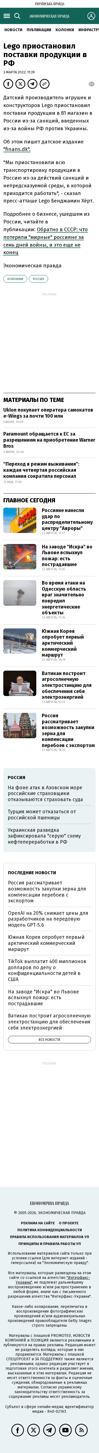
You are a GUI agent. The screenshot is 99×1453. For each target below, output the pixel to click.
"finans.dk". (17, 149)
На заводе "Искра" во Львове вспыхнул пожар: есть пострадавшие (67, 556)
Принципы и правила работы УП (49, 1244)
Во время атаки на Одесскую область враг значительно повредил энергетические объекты (64, 598)
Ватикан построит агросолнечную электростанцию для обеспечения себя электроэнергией (67, 685)
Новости (13, 30)
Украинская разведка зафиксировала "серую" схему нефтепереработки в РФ (44, 836)
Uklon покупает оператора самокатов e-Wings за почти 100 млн (48, 413)
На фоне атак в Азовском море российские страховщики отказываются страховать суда (45, 794)
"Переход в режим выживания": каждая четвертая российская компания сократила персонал (41, 470)
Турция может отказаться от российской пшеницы (42, 815)
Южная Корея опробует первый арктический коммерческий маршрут (63, 643)
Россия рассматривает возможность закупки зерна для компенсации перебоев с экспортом (68, 730)
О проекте (68, 1223)
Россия (38, 279)
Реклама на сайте (38, 1223)
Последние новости (32, 872)
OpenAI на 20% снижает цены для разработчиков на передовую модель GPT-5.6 (48, 919)
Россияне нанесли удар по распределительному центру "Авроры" (67, 519)
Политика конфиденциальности (49, 1230)
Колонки (65, 30)
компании (15, 279)
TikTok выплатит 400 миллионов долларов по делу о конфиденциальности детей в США (47, 970)
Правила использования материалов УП (49, 1237)
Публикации (39, 30)
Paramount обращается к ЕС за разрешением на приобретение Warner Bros (49, 440)
